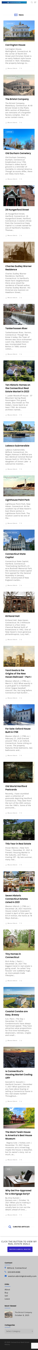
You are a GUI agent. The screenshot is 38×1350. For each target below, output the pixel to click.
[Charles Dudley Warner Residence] (19, 271)
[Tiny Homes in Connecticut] (19, 956)
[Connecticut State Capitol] (19, 559)
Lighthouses (11, 478)
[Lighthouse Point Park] (19, 500)
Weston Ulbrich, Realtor (19, 1249)
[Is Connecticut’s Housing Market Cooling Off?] (19, 1075)
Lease (7, 1299)
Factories (10, 307)
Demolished (11, 245)
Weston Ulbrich (12, 68)
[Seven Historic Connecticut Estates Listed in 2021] (19, 898)
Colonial (10, 707)
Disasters (10, 23)
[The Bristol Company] (19, 100)
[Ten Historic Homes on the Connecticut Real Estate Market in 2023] (19, 388)
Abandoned (11, 78)
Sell (6, 1296)
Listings (10, 363)
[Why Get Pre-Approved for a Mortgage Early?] (19, 1191)
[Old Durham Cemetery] (19, 155)
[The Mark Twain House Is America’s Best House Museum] (19, 1135)
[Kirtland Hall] (19, 617)
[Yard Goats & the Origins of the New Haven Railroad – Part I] (19, 673)
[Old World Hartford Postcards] (19, 788)
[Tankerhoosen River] (19, 330)
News (8, 649)
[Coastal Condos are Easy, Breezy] (19, 1015)
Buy (6, 1292)
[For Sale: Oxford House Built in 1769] (19, 731)
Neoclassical (12, 595)
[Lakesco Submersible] (19, 446)
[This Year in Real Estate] (19, 843)
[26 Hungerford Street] (19, 211)
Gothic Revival (12, 532)
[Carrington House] (19, 45)
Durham (9, 132)
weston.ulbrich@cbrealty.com (22, 1276)
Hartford (10, 188)
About (7, 1289)
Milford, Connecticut (17, 1268)
